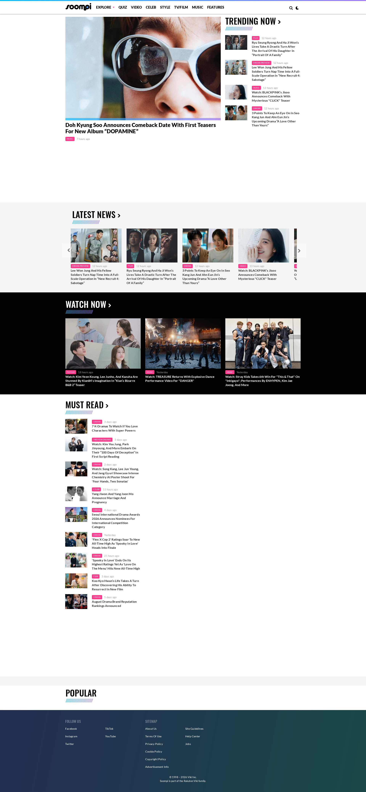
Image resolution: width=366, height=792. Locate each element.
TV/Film (71, 372)
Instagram (71, 736)
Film (255, 38)
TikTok (109, 728)
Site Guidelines (194, 728)
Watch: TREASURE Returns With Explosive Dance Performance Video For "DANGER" (179, 379)
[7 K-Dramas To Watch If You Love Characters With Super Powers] (76, 426)
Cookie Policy (153, 751)
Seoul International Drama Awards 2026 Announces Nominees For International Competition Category (116, 521)
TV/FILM (181, 7)
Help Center (192, 736)
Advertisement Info (157, 766)
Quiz (123, 7)
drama (97, 421)
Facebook (71, 728)
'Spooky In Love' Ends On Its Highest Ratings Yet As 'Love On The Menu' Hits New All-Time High (116, 564)
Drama (257, 108)
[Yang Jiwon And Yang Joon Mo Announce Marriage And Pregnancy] (76, 493)
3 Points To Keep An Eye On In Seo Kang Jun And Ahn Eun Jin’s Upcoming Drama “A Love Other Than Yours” (275, 119)
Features (215, 7)
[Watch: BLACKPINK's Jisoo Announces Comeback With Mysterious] (263, 245)
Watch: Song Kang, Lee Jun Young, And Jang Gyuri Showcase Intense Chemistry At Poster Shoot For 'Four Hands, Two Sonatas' (115, 475)
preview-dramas (102, 439)
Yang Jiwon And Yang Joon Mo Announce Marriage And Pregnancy (112, 498)
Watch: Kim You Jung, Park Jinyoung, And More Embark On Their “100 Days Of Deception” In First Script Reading (115, 450)
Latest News (94, 214)
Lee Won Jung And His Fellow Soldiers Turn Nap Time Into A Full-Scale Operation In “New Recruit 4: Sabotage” (276, 73)
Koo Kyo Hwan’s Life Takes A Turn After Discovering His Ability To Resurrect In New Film (115, 585)
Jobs (188, 743)
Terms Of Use (153, 736)
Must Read (84, 404)
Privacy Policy (154, 743)
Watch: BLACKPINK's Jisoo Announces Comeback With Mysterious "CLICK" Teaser (271, 96)
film (95, 576)
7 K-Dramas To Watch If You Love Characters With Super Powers (115, 428)
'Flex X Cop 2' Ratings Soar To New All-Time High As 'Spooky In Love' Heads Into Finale (116, 543)
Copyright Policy (155, 759)
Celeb (151, 7)
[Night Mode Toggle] (297, 8)
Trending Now (250, 21)
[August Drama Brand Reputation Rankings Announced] (76, 601)
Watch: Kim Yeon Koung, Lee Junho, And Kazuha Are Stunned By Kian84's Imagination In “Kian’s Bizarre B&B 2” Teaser (101, 381)
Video (136, 7)
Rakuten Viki (191, 780)
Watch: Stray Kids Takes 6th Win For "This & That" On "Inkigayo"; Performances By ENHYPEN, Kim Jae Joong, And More (262, 381)
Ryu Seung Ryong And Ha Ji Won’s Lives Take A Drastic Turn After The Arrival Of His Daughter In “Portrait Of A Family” (275, 49)
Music (197, 7)
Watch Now (86, 304)
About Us (151, 728)
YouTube (110, 736)
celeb (96, 489)
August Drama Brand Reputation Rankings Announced (114, 603)
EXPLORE (103, 7)
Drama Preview (261, 63)
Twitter (69, 743)
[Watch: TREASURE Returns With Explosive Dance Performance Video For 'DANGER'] (183, 343)
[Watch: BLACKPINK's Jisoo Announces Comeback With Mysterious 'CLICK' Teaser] (236, 92)
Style (165, 7)
